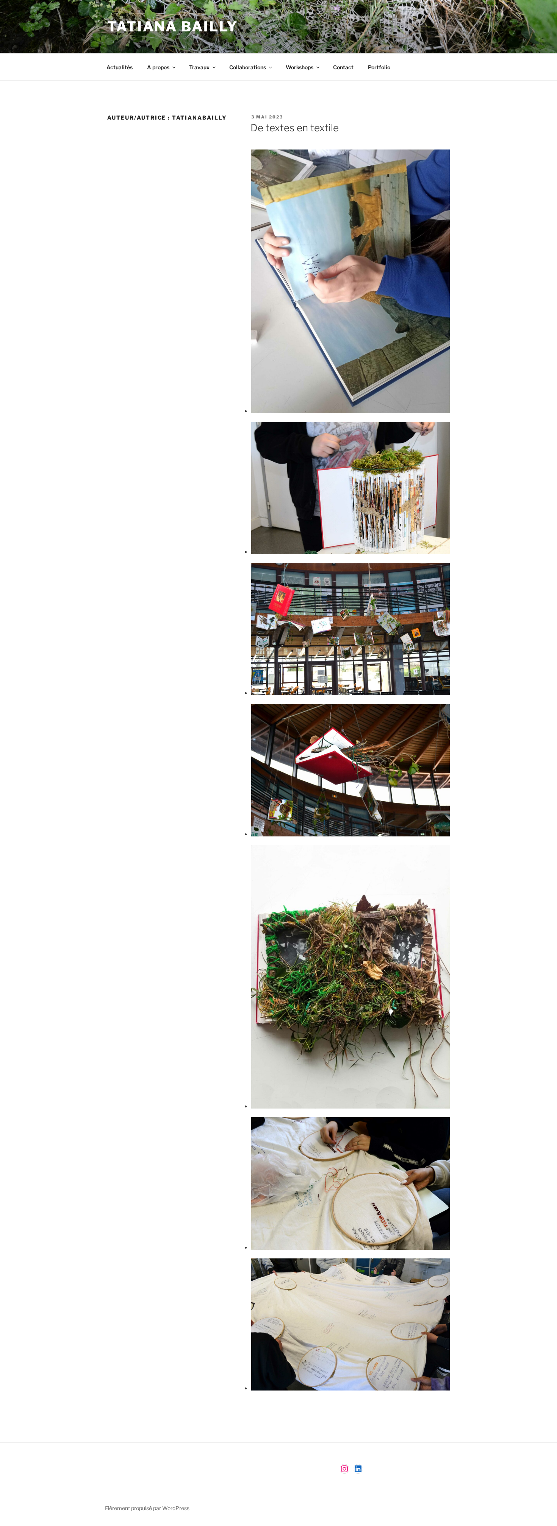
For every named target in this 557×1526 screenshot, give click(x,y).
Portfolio (379, 67)
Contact (343, 67)
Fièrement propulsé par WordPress (147, 1508)
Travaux (199, 67)
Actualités (119, 67)
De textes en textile (294, 128)
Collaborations (247, 67)
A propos (158, 67)
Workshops (299, 67)
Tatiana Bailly (172, 26)
